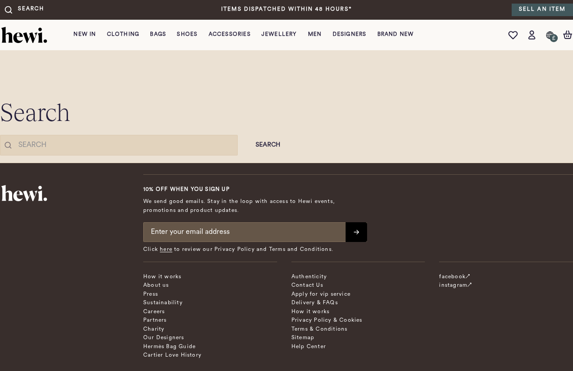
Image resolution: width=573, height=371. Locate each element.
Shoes (187, 34)
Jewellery (279, 34)
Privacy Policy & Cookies (327, 320)
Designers (350, 34)
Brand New (395, 34)
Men (315, 34)
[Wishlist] (515, 35)
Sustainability (163, 303)
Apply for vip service (321, 294)
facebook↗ (454, 277)
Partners (155, 320)
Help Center (308, 346)
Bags (158, 34)
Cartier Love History (172, 355)
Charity (153, 329)
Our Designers (163, 338)
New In (84, 34)
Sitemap (302, 338)
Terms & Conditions (319, 329)
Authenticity (309, 277)
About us (156, 285)
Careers (154, 312)
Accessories (230, 34)
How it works (162, 277)
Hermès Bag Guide (169, 346)
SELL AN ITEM (542, 9)
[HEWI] (24, 35)
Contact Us (307, 285)
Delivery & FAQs (314, 303)
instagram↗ (455, 285)
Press (150, 294)
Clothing (123, 34)
